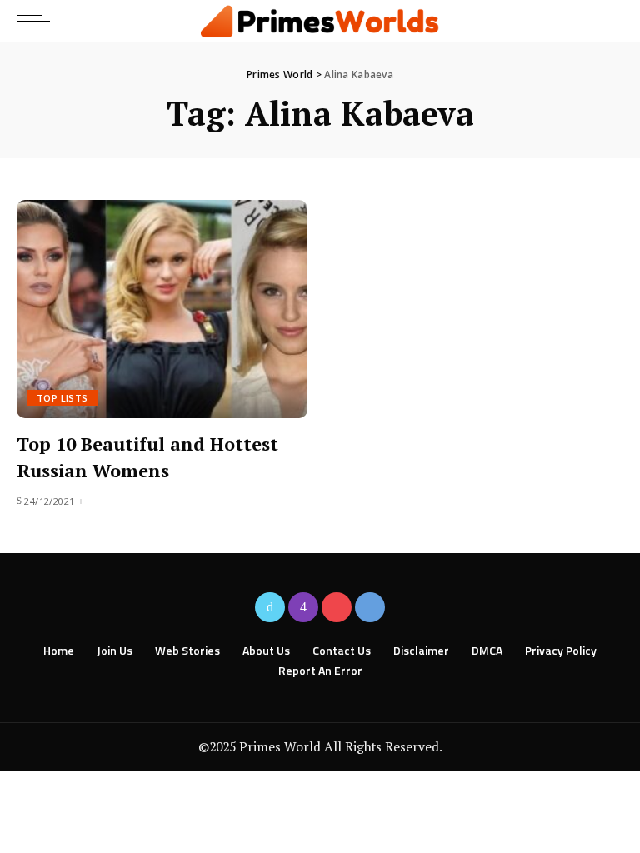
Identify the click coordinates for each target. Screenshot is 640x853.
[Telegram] (370, 607)
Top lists (62, 398)
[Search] (608, 21)
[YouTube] (337, 607)
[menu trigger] (37, 21)
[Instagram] (303, 607)
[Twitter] (270, 607)
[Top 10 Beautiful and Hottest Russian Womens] (162, 309)
